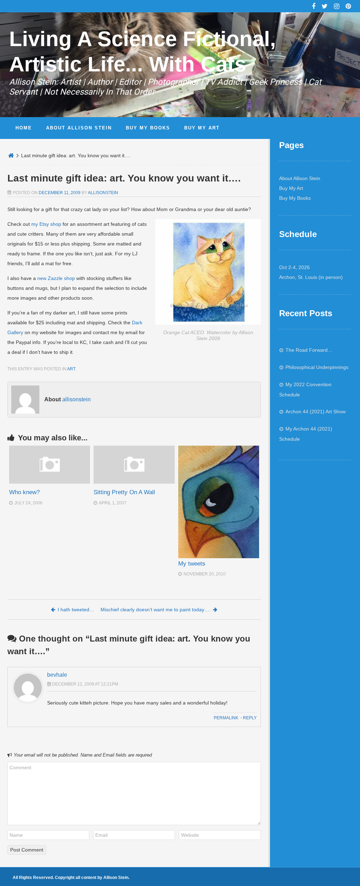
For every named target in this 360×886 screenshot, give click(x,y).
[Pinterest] (348, 7)
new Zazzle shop (56, 278)
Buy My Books (295, 198)
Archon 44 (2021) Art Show (315, 411)
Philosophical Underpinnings (316, 367)
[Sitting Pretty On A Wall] (134, 482)
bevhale (57, 675)
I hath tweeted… (76, 609)
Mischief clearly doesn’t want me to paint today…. (156, 609)
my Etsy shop (46, 224)
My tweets (191, 563)
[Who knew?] (49, 482)
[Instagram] (336, 7)
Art (71, 368)
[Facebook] (313, 7)
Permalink (226, 717)
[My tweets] (218, 502)
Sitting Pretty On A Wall (124, 492)
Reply (250, 717)
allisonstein (103, 192)
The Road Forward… (309, 350)
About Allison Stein (299, 178)
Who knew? (24, 492)
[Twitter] (325, 7)
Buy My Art (291, 188)
